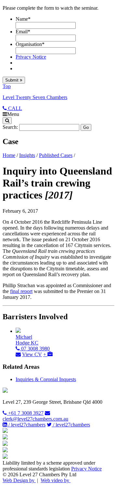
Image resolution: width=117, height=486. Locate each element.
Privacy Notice (31, 57)
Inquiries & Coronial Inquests (46, 379)
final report (21, 291)
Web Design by (19, 480)
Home (9, 155)
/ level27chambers (26, 424)
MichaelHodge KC (27, 339)
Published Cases (55, 155)
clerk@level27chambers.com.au (35, 419)
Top (7, 86)
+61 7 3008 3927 (25, 413)
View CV (32, 354)
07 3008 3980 (35, 348)
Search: (10, 127)
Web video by (56, 480)
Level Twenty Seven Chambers (35, 97)
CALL (14, 108)
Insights (27, 155)
